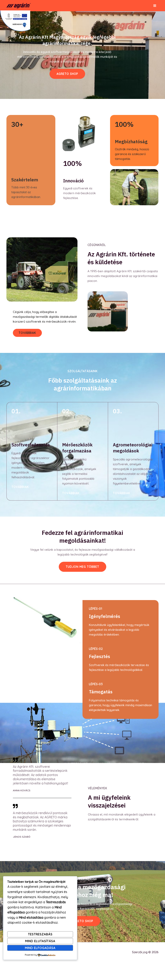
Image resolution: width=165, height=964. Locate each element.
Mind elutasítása (40, 941)
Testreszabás (40, 934)
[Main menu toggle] (155, 6)
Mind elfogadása (40, 948)
